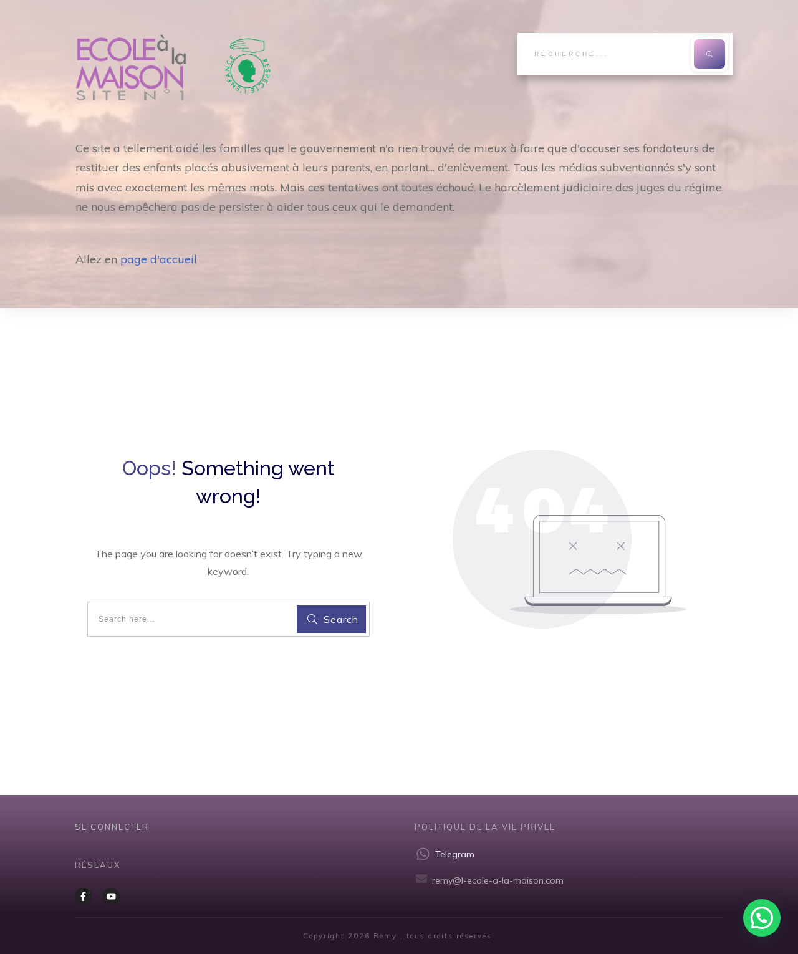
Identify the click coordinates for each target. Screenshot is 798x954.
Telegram (454, 854)
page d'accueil (158, 259)
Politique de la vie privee (485, 827)
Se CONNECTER (112, 827)
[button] (762, 918)
